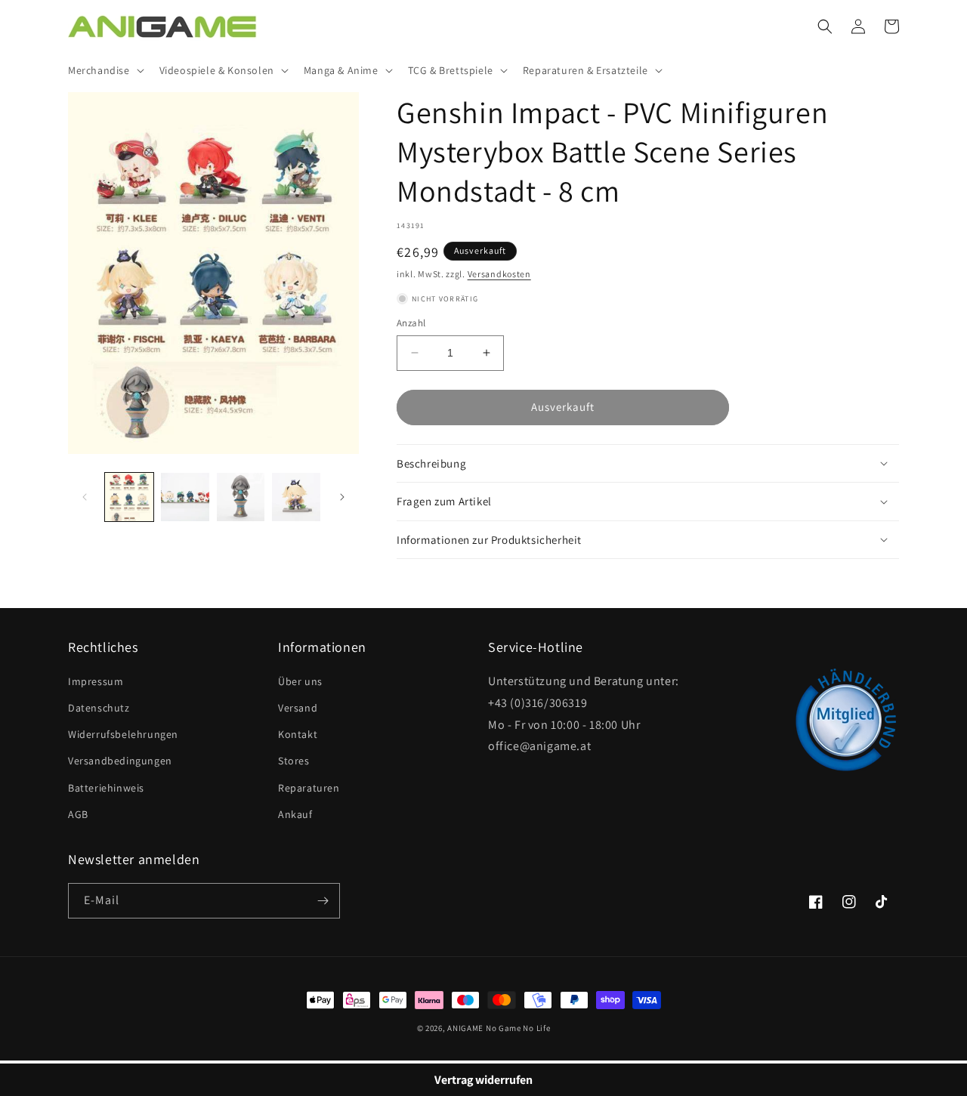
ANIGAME (465, 1028)
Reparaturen (309, 788)
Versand (297, 708)
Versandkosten (499, 273)
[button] (104, 70)
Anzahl (411, 322)
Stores (294, 760)
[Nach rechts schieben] (342, 497)
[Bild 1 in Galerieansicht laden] (129, 497)
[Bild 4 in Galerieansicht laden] (296, 497)
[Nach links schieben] (84, 497)
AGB (78, 814)
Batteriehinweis (106, 788)
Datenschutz (99, 708)
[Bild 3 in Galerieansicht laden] (241, 497)
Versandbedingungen (120, 760)
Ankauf (295, 814)
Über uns (300, 681)
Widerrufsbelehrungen (123, 734)
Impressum (95, 681)
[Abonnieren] (322, 900)
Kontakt (297, 734)
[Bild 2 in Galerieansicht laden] (185, 497)
